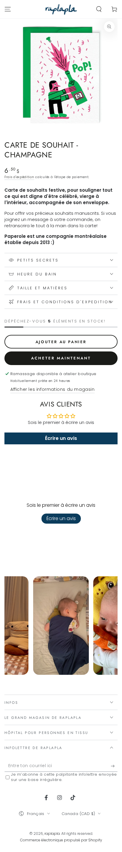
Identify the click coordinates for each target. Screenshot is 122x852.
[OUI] (114, 765)
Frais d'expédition (19, 177)
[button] (99, 9)
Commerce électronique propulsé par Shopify (61, 840)
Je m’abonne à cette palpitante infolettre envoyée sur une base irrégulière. (64, 777)
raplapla (52, 833)
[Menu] (7, 9)
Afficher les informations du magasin (52, 389)
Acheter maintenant (61, 358)
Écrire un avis (61, 518)
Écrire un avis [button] (61, 438)
